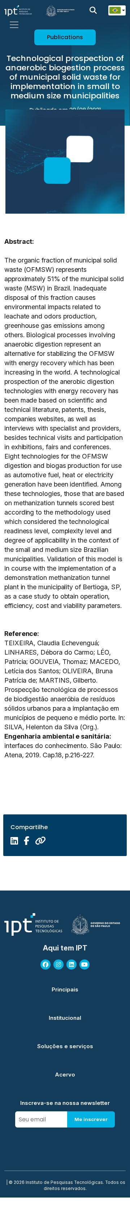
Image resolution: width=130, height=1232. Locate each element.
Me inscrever (91, 1119)
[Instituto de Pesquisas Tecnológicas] (18, 10)
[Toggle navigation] (14, 25)
